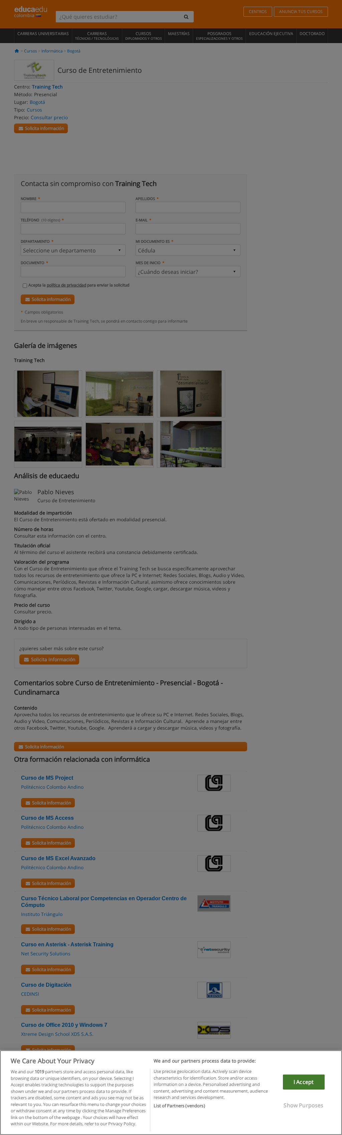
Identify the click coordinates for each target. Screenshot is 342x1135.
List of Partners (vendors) (179, 1106)
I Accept (304, 1082)
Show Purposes (303, 1105)
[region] (171, 1092)
